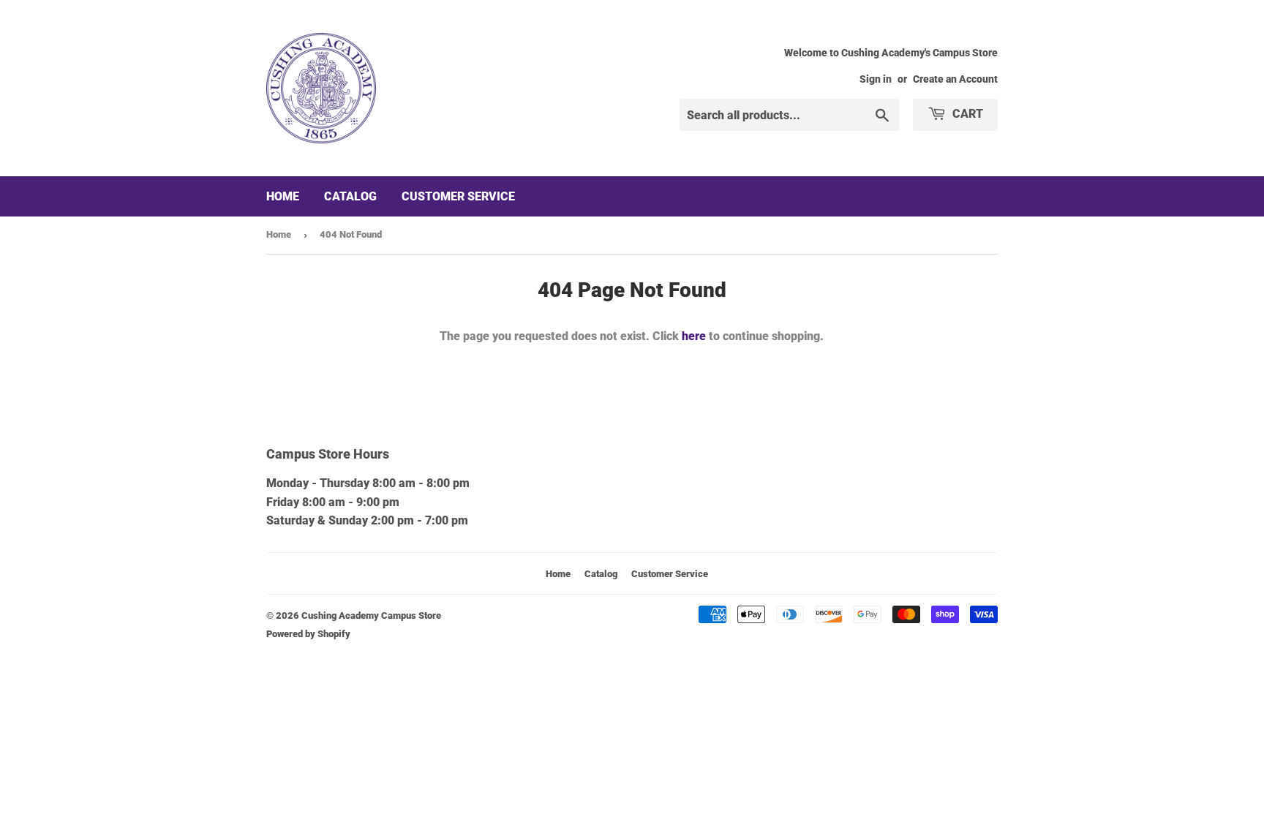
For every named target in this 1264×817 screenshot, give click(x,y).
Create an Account (955, 79)
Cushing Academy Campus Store (371, 615)
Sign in (875, 79)
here (694, 336)
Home (282, 196)
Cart (966, 114)
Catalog (350, 196)
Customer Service (458, 196)
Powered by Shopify (308, 633)
